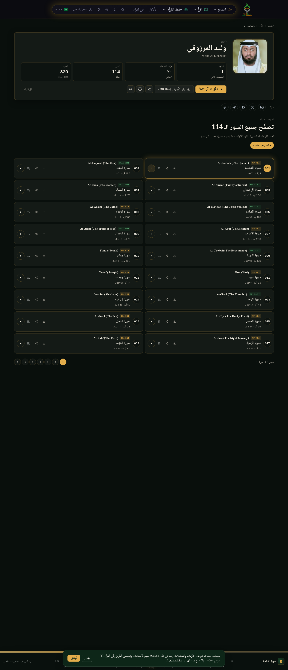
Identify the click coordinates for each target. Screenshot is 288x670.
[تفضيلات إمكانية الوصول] (114, 9)
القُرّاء (261, 25)
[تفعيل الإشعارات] (98, 9)
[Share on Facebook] (243, 107)
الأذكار (153, 9)
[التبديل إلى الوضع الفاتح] (106, 9)
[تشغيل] (20, 168)
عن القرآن (138, 9)
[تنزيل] (174, 168)
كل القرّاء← (26, 89)
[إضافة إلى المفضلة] (140, 89)
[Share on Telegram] (234, 107)
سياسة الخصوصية (176, 660)
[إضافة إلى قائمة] (159, 168)
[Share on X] (252, 107)
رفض (87, 658)
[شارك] (149, 89)
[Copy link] (225, 107)
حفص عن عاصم (262, 145)
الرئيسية (270, 25)
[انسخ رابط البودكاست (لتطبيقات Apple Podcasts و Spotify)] (131, 89)
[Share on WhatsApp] (262, 107)
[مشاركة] (167, 168)
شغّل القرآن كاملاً (208, 89)
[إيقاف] (151, 168)
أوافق (74, 658)
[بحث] (123, 9)
